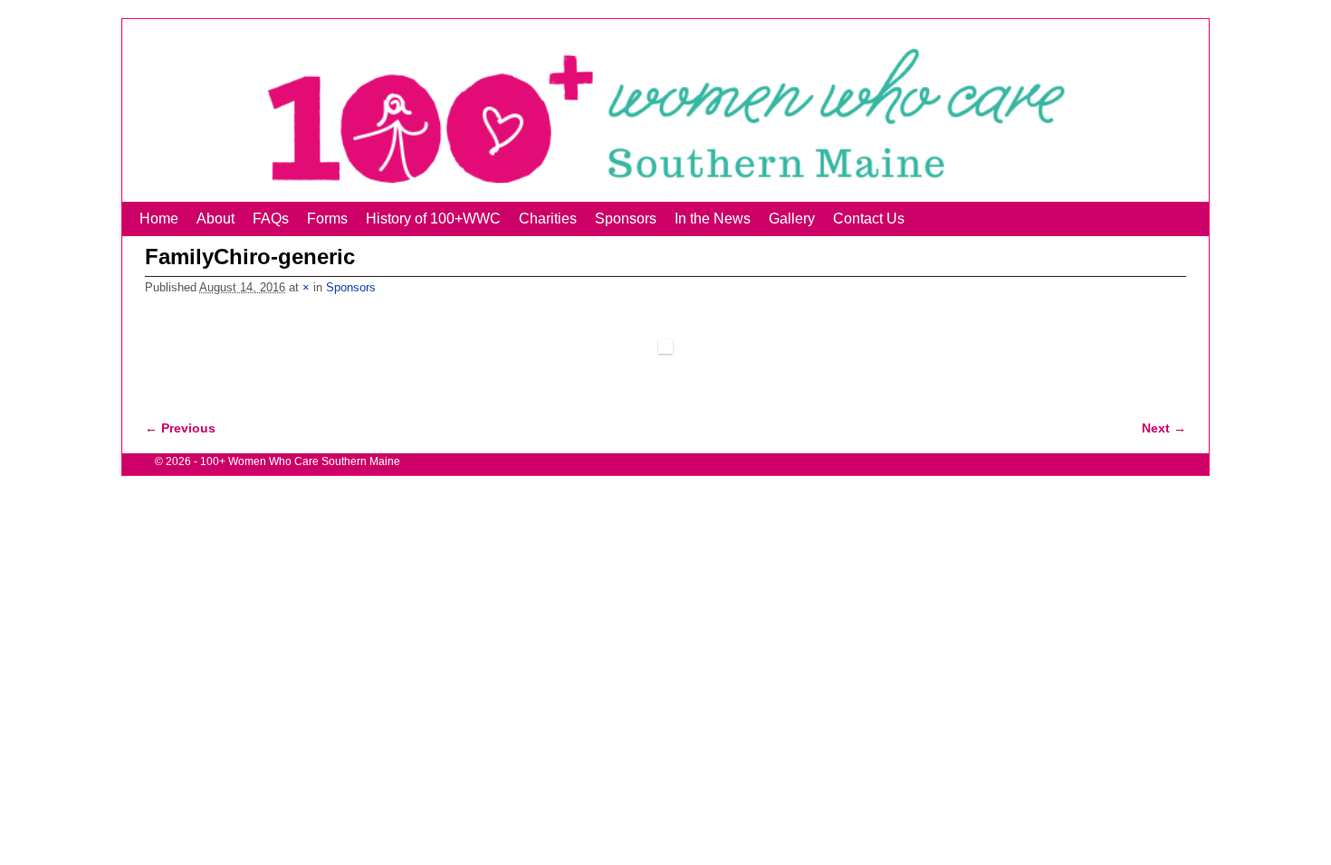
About (215, 218)
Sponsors (625, 218)
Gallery (792, 218)
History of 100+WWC (433, 218)
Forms (327, 218)
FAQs (271, 218)
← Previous (180, 428)
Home (158, 218)
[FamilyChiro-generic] (665, 346)
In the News (713, 218)
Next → (1164, 428)
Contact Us (869, 218)
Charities (548, 218)
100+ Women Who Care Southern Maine (300, 461)
